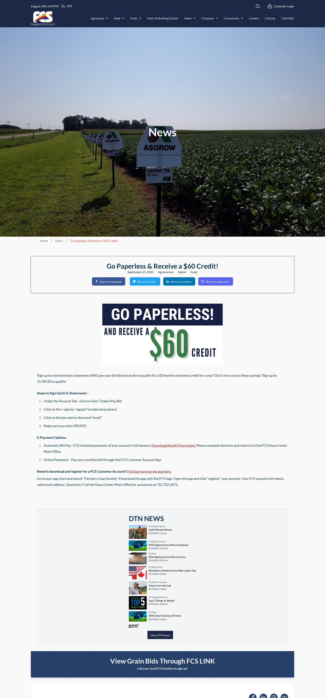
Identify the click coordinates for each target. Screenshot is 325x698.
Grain (133, 18)
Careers (254, 18)
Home (44, 240)
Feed (117, 18)
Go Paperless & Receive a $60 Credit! (94, 240)
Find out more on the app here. (149, 471)
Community (231, 18)
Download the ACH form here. (173, 445)
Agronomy (97, 18)
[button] (108, 281)
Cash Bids (287, 18)
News (188, 18)
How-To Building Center (162, 18)
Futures (270, 18)
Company (207, 18)
